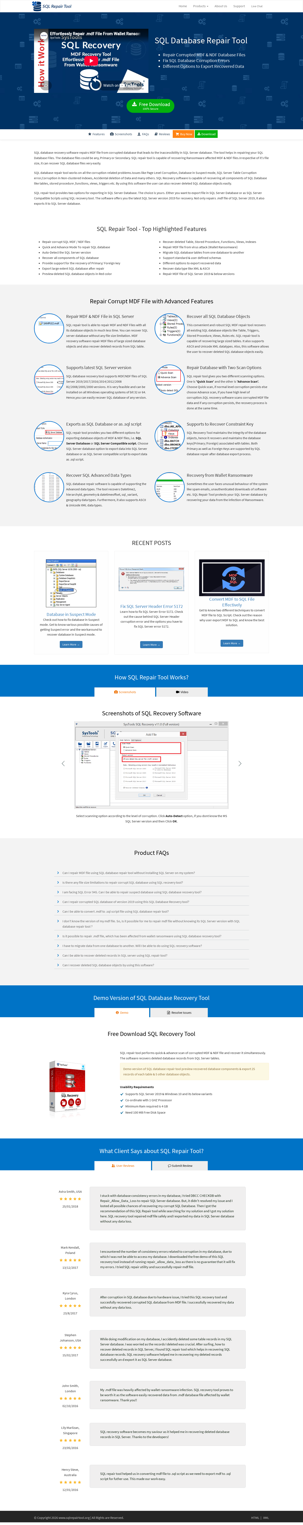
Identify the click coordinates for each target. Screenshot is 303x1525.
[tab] (124, 692)
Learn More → (71, 644)
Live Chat (257, 6)
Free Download (154, 106)
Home (183, 6)
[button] (151, 872)
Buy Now (186, 134)
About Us (221, 6)
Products (199, 6)
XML (266, 1518)
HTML (255, 1518)
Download (208, 134)
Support (239, 6)
